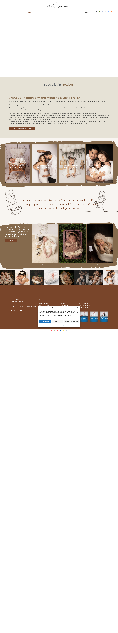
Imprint (63, 325)
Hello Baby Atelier (16, 301)
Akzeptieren (45, 321)
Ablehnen (57, 321)
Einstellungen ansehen (71, 321)
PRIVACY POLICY (57, 325)
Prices (87, 12)
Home (30, 12)
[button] (78, 308)
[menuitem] (96, 12)
